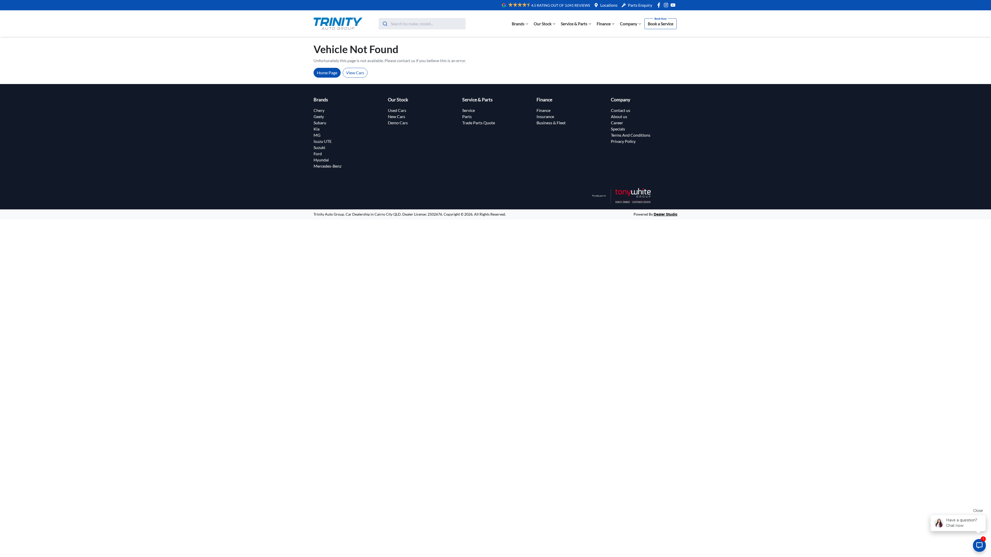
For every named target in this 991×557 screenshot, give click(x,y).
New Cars (396, 116)
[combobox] (422, 23)
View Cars (355, 72)
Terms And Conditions (630, 135)
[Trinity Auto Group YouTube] (673, 5)
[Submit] (385, 23)
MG (317, 135)
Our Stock (543, 23)
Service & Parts (574, 23)
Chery (319, 110)
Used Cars (397, 110)
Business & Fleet (551, 122)
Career (617, 122)
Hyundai (321, 159)
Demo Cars (398, 122)
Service (468, 110)
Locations (609, 5)
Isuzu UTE (323, 141)
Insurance (545, 116)
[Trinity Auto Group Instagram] (667, 5)
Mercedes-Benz (327, 165)
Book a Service (660, 23)
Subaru (320, 122)
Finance (604, 23)
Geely (319, 116)
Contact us (620, 110)
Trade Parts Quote (478, 122)
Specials (618, 128)
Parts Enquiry (640, 5)
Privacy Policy (623, 141)
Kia (316, 128)
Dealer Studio (665, 214)
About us (619, 116)
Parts (467, 116)
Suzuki (319, 147)
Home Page (327, 72)
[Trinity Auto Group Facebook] (659, 5)
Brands (518, 23)
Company (628, 23)
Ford (318, 153)
